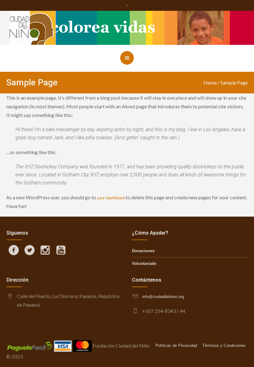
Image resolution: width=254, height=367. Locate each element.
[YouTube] (60, 250)
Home (210, 82)
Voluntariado (144, 263)
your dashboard (111, 198)
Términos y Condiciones (224, 345)
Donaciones (143, 250)
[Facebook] (14, 250)
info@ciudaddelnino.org (163, 296)
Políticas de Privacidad (176, 345)
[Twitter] (29, 250)
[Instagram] (45, 250)
